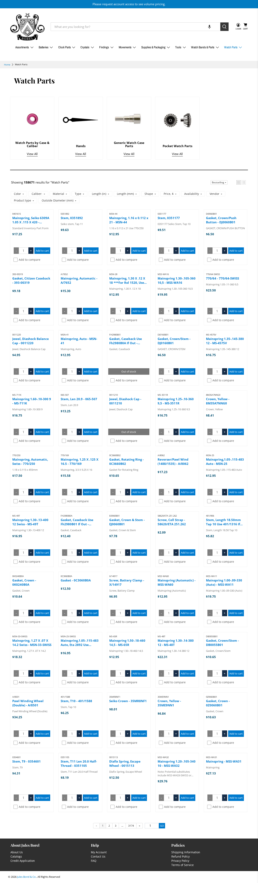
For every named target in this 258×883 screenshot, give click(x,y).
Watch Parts (230, 47)
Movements (125, 47)
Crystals (84, 47)
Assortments (22, 47)
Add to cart (42, 250)
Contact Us (98, 856)
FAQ (93, 861)
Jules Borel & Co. (26, 877)
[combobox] (135, 26)
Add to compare (29, 260)
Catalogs (16, 856)
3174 (131, 825)
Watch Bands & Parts (202, 47)
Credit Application (22, 861)
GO (162, 825)
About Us (16, 852)
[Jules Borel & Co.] (27, 27)
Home (7, 64)
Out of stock (128, 371)
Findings (104, 47)
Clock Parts (64, 47)
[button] (209, 26)
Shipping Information (185, 852)
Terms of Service (182, 865)
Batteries (43, 47)
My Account (99, 852)
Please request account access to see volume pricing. (129, 4)
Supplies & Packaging (153, 47)
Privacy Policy (180, 861)
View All (32, 154)
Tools (178, 47)
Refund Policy (180, 856)
